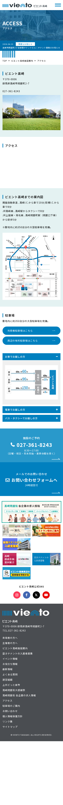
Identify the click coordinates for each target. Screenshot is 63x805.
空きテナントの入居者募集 (18, 653)
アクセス (7, 700)
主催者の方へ (10, 643)
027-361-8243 (17, 630)
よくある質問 (10, 674)
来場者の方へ (10, 637)
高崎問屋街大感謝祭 (14, 690)
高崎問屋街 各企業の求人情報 (19, 695)
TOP (5, 60)
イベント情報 (10, 658)
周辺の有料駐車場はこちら (23, 340)
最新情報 (8, 669)
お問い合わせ (10, 711)
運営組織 (8, 679)
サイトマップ (10, 726)
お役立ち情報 (10, 664)
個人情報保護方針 (13, 716)
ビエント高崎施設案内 (22, 60)
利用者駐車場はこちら (20, 330)
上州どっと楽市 (11, 685)
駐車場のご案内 (11, 705)
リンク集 (8, 721)
